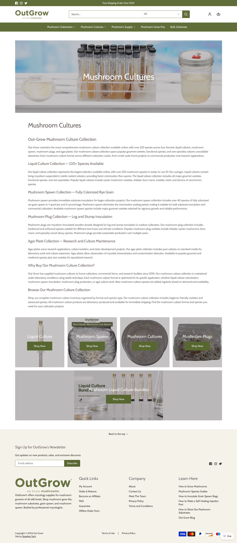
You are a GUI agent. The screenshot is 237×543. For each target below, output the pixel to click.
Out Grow (38, 533)
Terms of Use (108, 533)
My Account (85, 486)
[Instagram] (21, 3)
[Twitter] (26, 3)
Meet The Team (137, 496)
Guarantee (84, 506)
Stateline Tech (29, 536)
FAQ (81, 501)
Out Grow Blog (187, 517)
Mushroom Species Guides (193, 491)
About (132, 486)
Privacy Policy (136, 501)
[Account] (211, 14)
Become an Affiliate (89, 496)
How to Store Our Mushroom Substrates (194, 511)
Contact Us (135, 491)
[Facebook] (16, 3)
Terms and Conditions (141, 506)
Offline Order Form (89, 510)
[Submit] (185, 14)
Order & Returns (88, 491)
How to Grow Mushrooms (193, 486)
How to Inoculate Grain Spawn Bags (198, 496)
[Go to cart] (218, 14)
